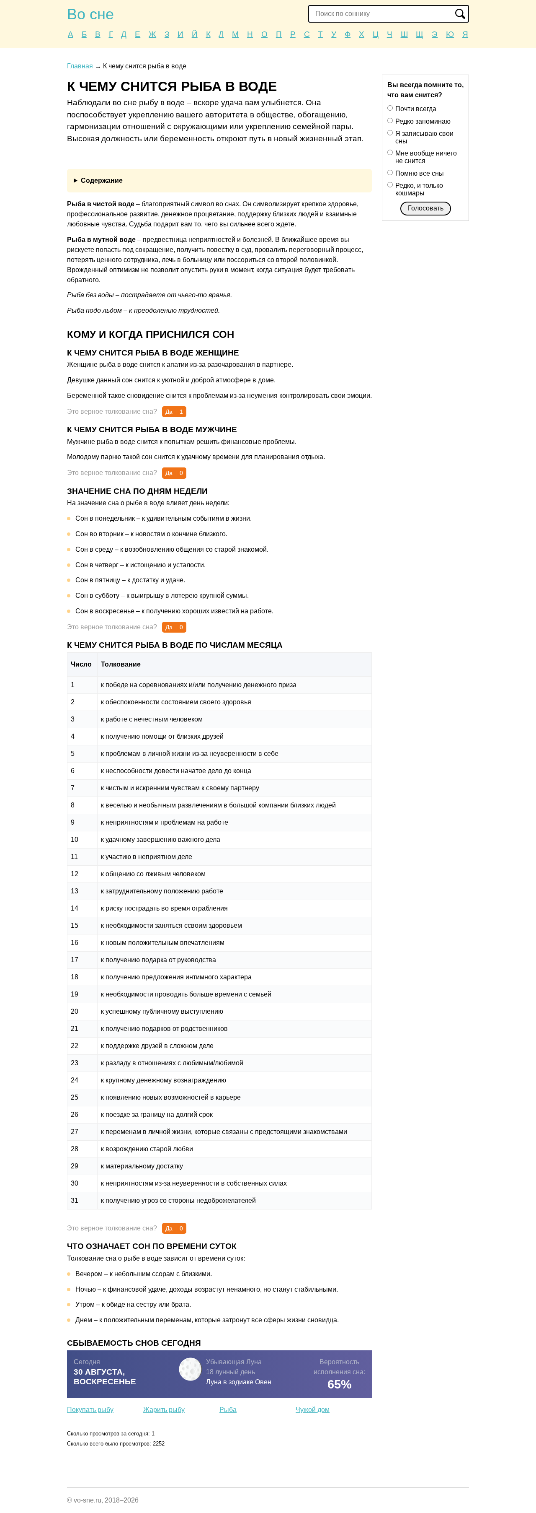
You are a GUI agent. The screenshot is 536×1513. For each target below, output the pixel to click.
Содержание (102, 180)
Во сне (90, 14)
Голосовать (425, 208)
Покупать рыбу (90, 1409)
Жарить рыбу (164, 1409)
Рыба (228, 1409)
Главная (80, 66)
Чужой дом (313, 1409)
